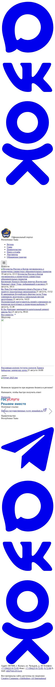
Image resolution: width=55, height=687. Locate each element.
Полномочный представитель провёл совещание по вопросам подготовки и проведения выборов (26, 303)
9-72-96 (47, 668)
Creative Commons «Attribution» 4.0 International (23, 678)
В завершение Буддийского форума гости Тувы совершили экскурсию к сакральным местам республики (24, 296)
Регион (10, 244)
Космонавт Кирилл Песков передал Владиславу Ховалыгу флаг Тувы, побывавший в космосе (24, 282)
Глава (9, 247)
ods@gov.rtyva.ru (14, 671)
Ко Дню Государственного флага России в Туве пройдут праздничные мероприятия (24, 290)
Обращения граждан (17, 257)
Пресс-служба (13, 252)
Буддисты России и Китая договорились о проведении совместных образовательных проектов (22, 276)
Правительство (14, 249)
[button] (50, 411)
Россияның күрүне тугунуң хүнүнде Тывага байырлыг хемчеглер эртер (22, 369)
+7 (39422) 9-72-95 (10, 668)
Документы (12, 254)
